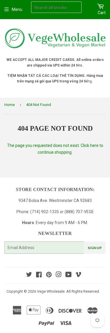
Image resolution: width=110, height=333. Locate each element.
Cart (102, 12)
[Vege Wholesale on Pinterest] (49, 275)
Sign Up (95, 248)
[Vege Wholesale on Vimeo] (78, 275)
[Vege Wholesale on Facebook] (39, 275)
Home (9, 104)
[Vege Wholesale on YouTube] (68, 275)
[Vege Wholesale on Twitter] (29, 275)
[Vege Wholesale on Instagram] (59, 275)
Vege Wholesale (51, 291)
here (94, 145)
